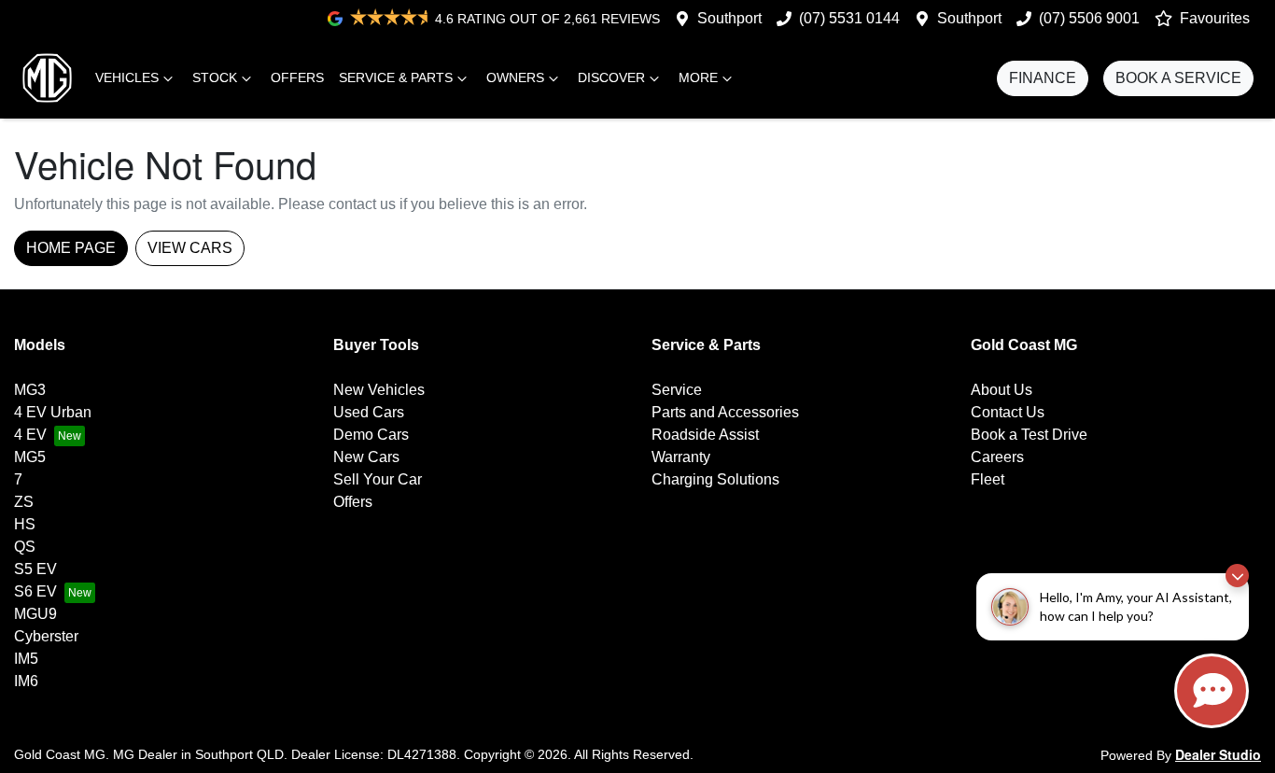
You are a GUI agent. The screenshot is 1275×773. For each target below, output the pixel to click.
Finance (1042, 78)
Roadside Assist (705, 435)
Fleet (987, 479)
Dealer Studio (1218, 754)
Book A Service (1178, 78)
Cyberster (46, 636)
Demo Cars (371, 435)
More (698, 77)
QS (24, 547)
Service (677, 390)
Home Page (71, 248)
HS (24, 524)
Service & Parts (396, 77)
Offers (297, 77)
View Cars (189, 248)
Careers (997, 457)
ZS (24, 502)
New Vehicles (379, 390)
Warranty (681, 457)
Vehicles (127, 77)
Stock (214, 77)
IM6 (26, 681)
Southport (729, 18)
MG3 (30, 390)
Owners (515, 77)
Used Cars (368, 412)
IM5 (26, 659)
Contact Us (1007, 412)
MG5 (30, 457)
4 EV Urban (52, 412)
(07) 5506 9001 (1089, 18)
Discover (611, 77)
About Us (1001, 390)
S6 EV (35, 591)
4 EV (30, 435)
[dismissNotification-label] (1237, 575)
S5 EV (35, 569)
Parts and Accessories (725, 412)
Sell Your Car (377, 479)
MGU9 (35, 614)
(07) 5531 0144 (849, 18)
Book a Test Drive (1029, 435)
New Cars (366, 457)
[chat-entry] (1211, 691)
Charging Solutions (715, 479)
